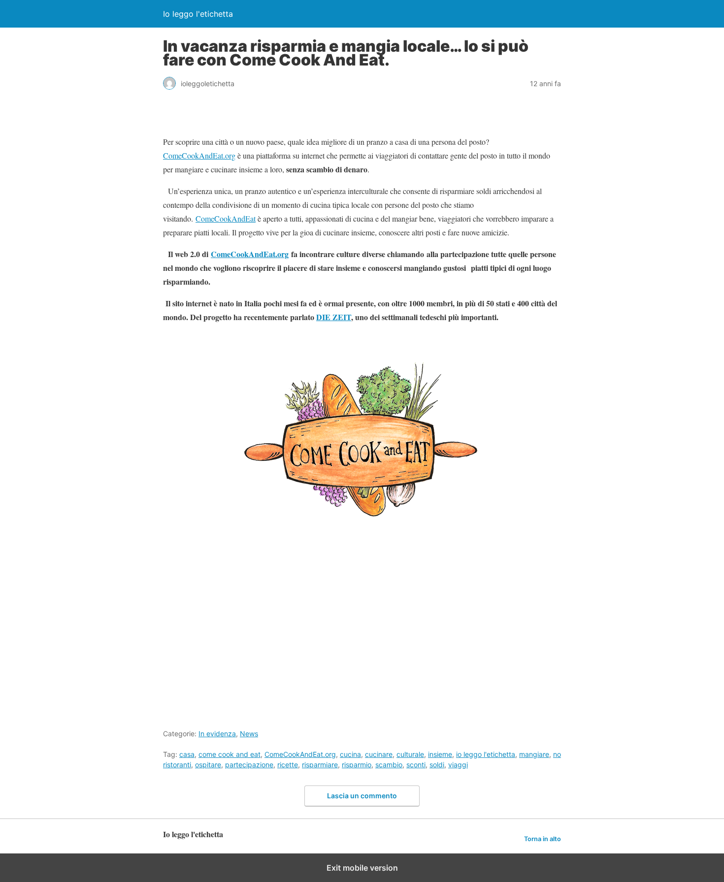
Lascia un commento (362, 795)
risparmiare (320, 764)
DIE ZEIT (333, 317)
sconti (416, 764)
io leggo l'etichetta (485, 754)
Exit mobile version (362, 868)
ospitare (208, 764)
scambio (388, 764)
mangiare (534, 754)
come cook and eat (229, 754)
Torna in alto (542, 839)
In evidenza (217, 733)
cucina (350, 754)
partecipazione (249, 764)
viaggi (458, 764)
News (249, 733)
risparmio (356, 764)
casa (187, 754)
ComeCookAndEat (226, 218)
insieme (440, 754)
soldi (436, 764)
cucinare (379, 754)
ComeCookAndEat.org (199, 155)
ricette (287, 764)
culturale (410, 754)
